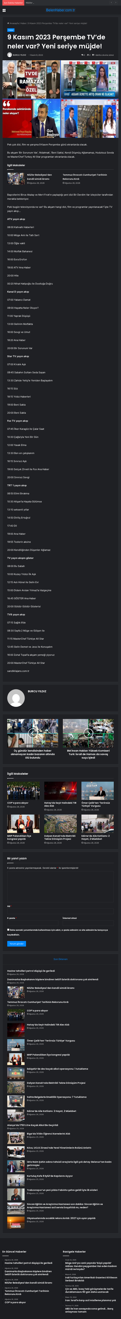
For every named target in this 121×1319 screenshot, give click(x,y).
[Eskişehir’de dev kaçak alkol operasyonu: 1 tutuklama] (16, 1073)
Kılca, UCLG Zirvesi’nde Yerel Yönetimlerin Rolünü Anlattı (59, 1147)
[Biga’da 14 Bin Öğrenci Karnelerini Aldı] (16, 1138)
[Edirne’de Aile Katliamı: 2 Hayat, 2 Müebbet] (97, 824)
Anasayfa (14, 23)
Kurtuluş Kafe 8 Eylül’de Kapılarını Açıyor (50, 1176)
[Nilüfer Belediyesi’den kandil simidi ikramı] (16, 179)
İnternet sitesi (70, 918)
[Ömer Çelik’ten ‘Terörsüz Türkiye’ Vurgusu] (97, 791)
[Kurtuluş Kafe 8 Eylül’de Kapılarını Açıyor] (16, 1180)
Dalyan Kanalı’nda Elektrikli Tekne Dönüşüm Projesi (59, 837)
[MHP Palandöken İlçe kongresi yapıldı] (23, 824)
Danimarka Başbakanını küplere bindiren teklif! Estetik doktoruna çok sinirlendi (52, 979)
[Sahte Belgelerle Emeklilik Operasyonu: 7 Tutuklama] (16, 1101)
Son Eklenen (61, 959)
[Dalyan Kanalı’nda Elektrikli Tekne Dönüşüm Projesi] (60, 824)
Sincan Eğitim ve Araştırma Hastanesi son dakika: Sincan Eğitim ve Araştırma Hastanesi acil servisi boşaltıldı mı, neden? (65, 1206)
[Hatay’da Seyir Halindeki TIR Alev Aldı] (60, 791)
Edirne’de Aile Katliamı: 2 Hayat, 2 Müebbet (95, 837)
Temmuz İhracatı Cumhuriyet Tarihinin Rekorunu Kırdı (38, 1002)
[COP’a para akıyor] (23, 791)
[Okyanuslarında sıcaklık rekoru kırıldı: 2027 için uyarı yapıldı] (16, 1222)
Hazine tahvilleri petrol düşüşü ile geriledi (31, 970)
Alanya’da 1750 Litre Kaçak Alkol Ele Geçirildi (32, 1125)
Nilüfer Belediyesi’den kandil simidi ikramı (46, 2)
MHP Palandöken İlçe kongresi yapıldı (19, 837)
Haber (23, 23)
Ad (9, 906)
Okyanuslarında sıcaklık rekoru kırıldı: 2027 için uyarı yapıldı (61, 1218)
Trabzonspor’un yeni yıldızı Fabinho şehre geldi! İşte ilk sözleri (62, 1190)
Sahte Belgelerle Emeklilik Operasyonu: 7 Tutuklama (56, 1097)
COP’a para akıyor (17, 802)
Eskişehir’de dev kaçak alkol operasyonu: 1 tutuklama (57, 1068)
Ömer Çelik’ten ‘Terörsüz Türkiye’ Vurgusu (95, 804)
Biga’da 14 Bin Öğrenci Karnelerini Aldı (48, 1133)
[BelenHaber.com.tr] (60, 10)
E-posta (12, 918)
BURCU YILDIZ (19, 55)
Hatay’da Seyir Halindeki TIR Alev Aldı (60, 804)
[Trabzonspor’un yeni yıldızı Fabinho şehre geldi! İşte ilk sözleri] (16, 1194)
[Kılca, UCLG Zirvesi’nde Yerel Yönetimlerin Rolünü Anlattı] (16, 1152)
